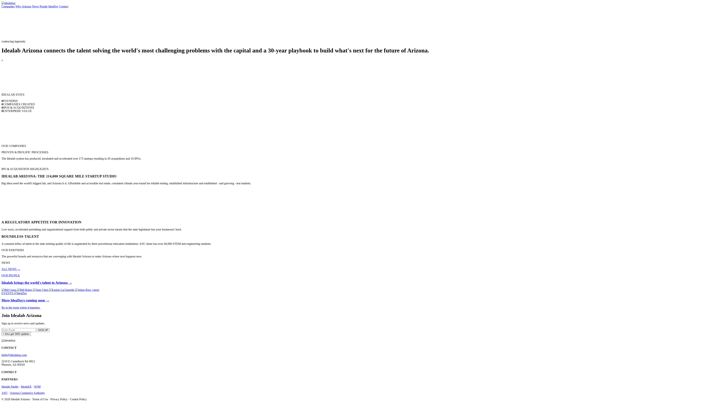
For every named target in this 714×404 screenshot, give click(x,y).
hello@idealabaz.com (14, 355)
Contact (63, 6)
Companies (8, 6)
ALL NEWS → (10, 269)
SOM (37, 386)
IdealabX (26, 386)
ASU (4, 393)
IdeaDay (53, 6)
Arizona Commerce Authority (27, 393)
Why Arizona (23, 6)
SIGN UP (43, 330)
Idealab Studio (9, 386)
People (44, 6)
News (35, 6)
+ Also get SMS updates (16, 334)
